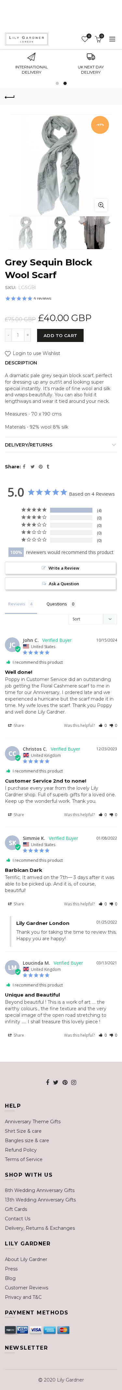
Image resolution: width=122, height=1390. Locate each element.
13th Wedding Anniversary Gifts (40, 1200)
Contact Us (17, 1219)
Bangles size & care (27, 1140)
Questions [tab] (57, 604)
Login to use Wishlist (35, 353)
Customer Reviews (26, 1288)
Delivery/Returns (28, 445)
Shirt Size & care (23, 1131)
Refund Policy (21, 1150)
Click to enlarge (101, 205)
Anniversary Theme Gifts (33, 1122)
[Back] (10, 96)
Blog (10, 1278)
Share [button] (18, 725)
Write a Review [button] (63, 568)
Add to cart (60, 335)
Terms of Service (24, 1159)
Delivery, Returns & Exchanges (40, 1228)
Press (11, 1269)
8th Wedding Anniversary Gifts (40, 1190)
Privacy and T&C (23, 1297)
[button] (102, 725)
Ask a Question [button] (64, 584)
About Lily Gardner (26, 1259)
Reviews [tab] (16, 604)
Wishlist (89, 36)
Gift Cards (16, 1209)
